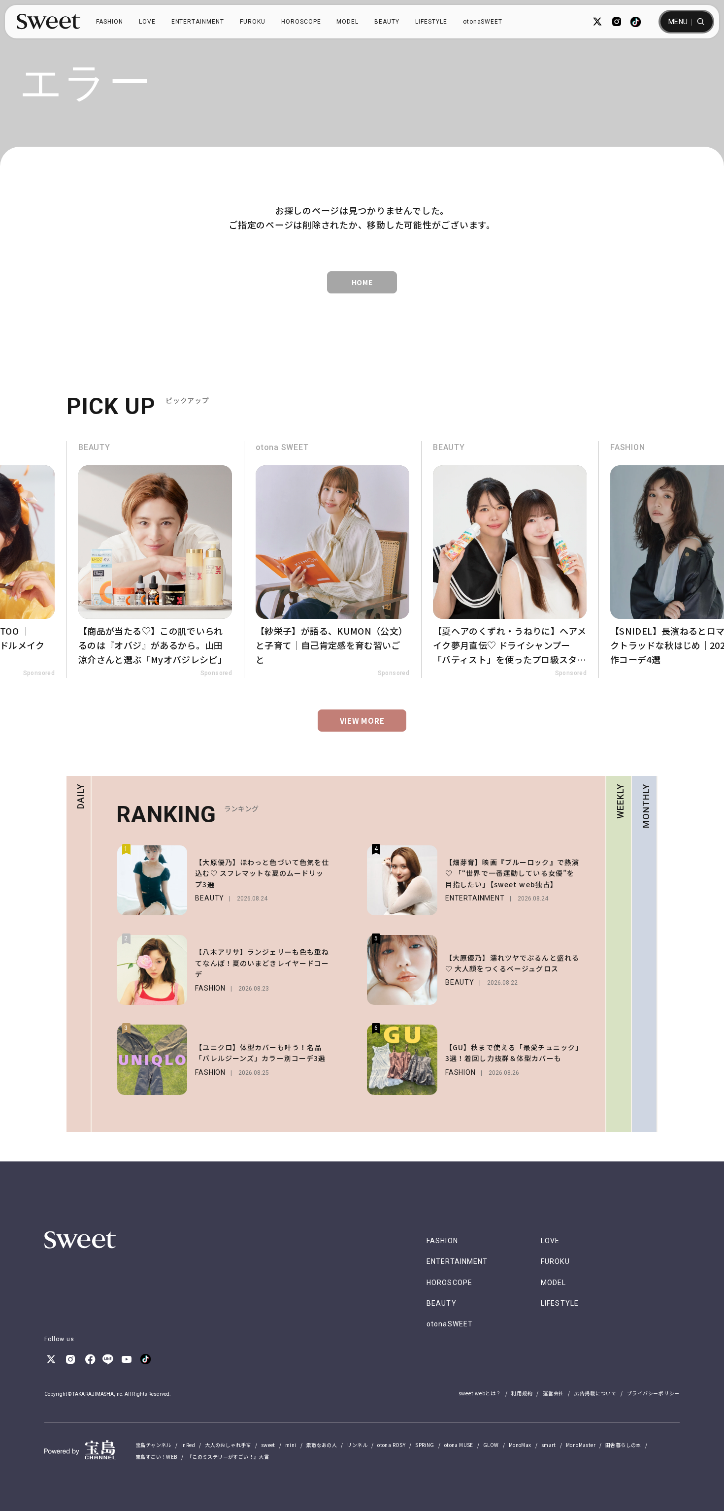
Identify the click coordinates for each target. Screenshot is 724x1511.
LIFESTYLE (431, 21)
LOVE (147, 21)
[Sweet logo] (48, 22)
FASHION (109, 21)
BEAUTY (386, 21)
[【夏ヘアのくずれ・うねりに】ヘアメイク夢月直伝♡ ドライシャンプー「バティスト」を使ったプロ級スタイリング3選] (509, 559)
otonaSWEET (483, 21)
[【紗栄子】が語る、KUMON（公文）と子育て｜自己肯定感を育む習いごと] (332, 559)
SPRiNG (424, 1444)
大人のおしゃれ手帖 (228, 1444)
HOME (362, 282)
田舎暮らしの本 (623, 1444)
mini (290, 1444)
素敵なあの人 (321, 1444)
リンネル (357, 1444)
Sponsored (39, 673)
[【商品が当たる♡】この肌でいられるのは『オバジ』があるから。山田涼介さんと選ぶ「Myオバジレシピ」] (155, 559)
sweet (268, 1444)
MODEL (347, 21)
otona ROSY (391, 1444)
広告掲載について (595, 1393)
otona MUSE (458, 1444)
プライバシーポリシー (653, 1393)
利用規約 (521, 1393)
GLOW (491, 1444)
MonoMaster (580, 1444)
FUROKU (252, 21)
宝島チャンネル (153, 1444)
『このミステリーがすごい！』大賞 (228, 1456)
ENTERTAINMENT (197, 21)
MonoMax (520, 1444)
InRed (188, 1444)
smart (548, 1444)
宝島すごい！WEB (156, 1456)
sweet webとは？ (480, 1393)
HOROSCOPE (301, 21)
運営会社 (553, 1393)
